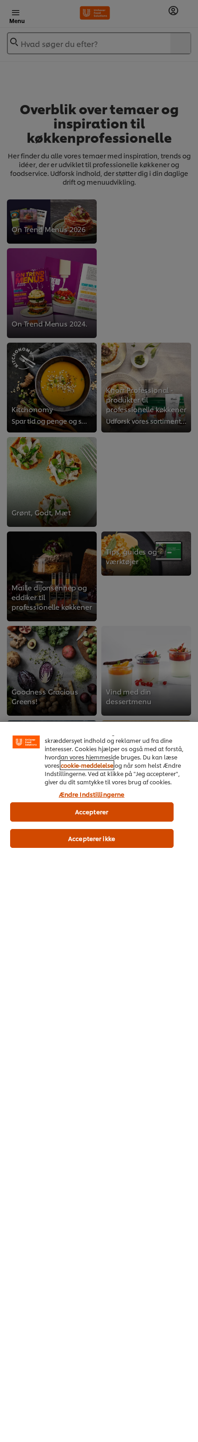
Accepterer (91, 811)
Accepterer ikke (91, 838)
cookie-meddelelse (87, 765)
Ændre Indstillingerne (92, 794)
